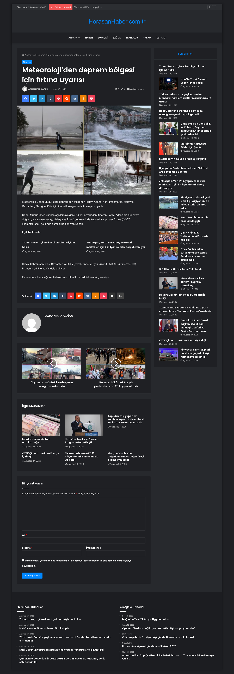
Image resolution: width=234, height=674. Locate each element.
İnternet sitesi (93, 547)
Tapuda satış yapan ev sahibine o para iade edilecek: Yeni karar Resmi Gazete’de (126, 419)
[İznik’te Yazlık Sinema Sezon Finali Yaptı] (168, 83)
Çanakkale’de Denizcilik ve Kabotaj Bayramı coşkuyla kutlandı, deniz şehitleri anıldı (196, 129)
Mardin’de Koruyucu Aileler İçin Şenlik (193, 145)
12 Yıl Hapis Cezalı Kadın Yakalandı (180, 269)
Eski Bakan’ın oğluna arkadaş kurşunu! (183, 159)
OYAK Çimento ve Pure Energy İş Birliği (40, 455)
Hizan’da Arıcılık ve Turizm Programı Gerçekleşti (81, 440)
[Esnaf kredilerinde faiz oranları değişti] (41, 425)
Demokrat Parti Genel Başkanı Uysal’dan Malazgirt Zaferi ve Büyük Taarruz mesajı (194, 326)
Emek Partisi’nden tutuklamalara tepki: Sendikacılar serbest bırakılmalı (194, 254)
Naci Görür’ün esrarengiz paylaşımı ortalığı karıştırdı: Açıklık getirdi (181, 112)
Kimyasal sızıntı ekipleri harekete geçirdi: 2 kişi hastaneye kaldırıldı (195, 353)
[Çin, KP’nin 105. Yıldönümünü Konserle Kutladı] (168, 237)
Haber (89, 37)
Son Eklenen (185, 53)
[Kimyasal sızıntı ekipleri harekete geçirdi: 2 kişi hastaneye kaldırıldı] (168, 354)
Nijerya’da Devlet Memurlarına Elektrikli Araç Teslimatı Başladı (183, 169)
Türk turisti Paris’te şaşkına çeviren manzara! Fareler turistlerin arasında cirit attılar (118, 7)
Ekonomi (102, 37)
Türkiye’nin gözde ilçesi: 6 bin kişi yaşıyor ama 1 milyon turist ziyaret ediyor (195, 203)
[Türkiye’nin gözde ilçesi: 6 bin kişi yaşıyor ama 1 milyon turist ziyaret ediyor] (168, 202)
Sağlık (117, 37)
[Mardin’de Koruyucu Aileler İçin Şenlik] (168, 148)
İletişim (160, 37)
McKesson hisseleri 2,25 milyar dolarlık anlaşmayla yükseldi (81, 457)
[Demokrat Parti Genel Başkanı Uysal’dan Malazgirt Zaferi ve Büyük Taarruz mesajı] (168, 325)
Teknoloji (132, 37)
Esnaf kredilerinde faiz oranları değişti (36, 440)
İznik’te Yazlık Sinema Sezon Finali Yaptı (194, 81)
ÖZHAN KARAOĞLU (38, 89)
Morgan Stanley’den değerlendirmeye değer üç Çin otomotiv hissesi (126, 457)
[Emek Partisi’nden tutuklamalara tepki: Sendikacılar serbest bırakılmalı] (168, 253)
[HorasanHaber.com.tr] (117, 21)
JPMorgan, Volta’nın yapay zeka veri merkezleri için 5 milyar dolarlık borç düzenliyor (182, 184)
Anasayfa (74, 37)
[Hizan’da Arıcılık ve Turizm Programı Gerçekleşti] (84, 425)
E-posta (27, 547)
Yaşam (147, 37)
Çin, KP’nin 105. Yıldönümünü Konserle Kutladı (194, 236)
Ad (24, 535)
